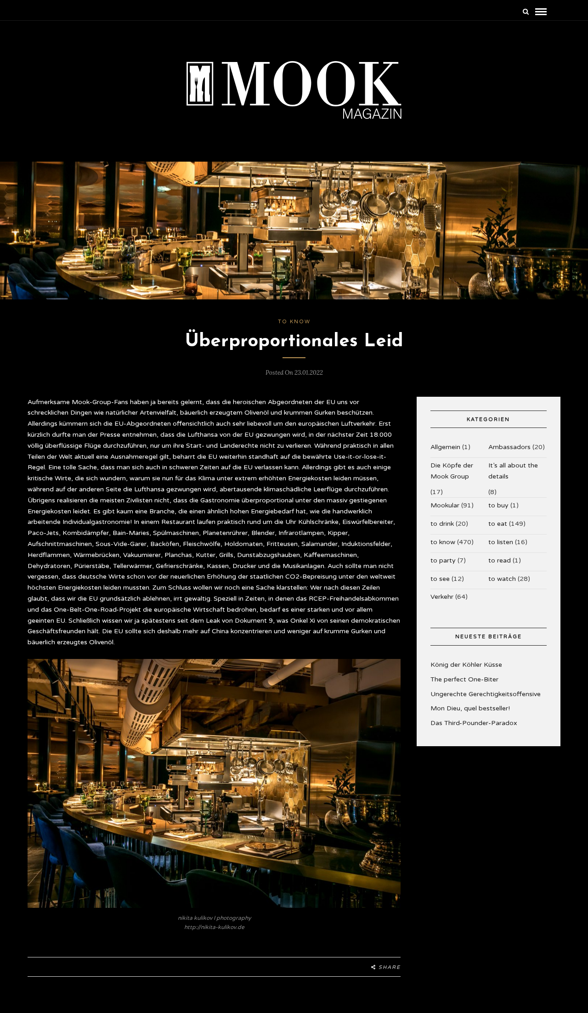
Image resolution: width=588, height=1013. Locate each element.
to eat (497, 524)
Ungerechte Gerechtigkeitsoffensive (485, 694)
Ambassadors (509, 447)
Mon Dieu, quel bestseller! (470, 708)
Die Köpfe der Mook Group (451, 470)
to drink (442, 524)
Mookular (444, 505)
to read (499, 560)
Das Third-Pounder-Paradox (473, 723)
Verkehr (441, 597)
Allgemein (445, 447)
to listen (500, 542)
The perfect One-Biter (464, 679)
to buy (498, 505)
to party (443, 560)
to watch (502, 579)
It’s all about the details (513, 470)
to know (294, 322)
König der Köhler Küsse (466, 665)
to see (440, 579)
